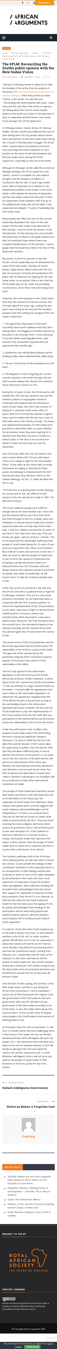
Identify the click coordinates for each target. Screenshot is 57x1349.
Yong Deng (11, 77)
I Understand (32, 1347)
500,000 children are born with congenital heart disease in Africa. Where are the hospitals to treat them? (29, 1180)
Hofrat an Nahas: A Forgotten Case (31, 1106)
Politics (6, 48)
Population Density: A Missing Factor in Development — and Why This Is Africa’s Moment (29, 1191)
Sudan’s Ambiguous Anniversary (25, 1088)
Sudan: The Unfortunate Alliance (24, 1199)
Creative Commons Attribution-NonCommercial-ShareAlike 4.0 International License (24, 1308)
